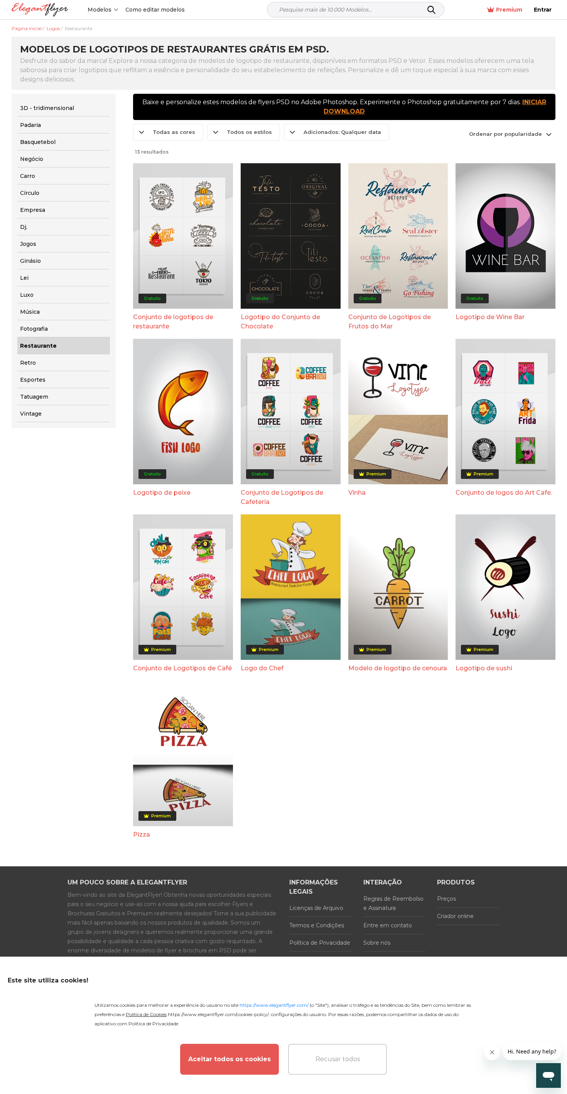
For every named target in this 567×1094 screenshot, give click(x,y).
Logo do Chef (262, 668)
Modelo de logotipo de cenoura (397, 668)
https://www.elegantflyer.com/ (274, 1005)
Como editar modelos (155, 9)
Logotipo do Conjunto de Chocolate (280, 321)
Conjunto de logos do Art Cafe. (504, 492)
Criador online (455, 916)
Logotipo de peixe (162, 492)
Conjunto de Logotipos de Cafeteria (282, 497)
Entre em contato (387, 925)
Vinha (357, 492)
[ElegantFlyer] (40, 10)
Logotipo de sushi (484, 668)
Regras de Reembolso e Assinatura (393, 903)
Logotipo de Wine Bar (490, 317)
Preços (446, 898)
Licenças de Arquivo (316, 908)
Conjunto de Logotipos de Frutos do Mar (389, 321)
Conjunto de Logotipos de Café (182, 668)
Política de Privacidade (319, 942)
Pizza (141, 834)
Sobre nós (376, 942)
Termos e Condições (316, 925)
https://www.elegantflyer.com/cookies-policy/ (218, 1014)
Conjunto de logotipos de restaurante (173, 321)
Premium (509, 9)
